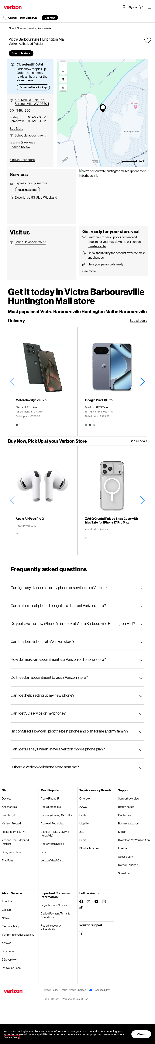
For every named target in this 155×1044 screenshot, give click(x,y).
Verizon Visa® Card (52, 860)
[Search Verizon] (124, 7)
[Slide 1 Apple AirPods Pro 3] (43, 500)
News (5, 918)
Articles (6, 943)
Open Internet (51, 999)
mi (63, 87)
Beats (82, 815)
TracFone (7, 860)
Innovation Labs (11, 967)
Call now (50, 17)
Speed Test (125, 873)
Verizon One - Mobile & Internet (15, 841)
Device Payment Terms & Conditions (55, 915)
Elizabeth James (89, 848)
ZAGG (83, 806)
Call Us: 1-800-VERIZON (22, 17)
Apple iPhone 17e (51, 806)
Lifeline (122, 848)
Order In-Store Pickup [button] (33, 87)
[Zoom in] (63, 64)
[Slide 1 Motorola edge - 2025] (43, 381)
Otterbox (84, 798)
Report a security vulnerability (51, 927)
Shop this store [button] (21, 53)
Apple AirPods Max (52, 823)
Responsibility (10, 926)
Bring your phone (12, 852)
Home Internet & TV (13, 831)
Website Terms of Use (75, 999)
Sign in (122, 831)
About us (7, 901)
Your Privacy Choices (74, 989)
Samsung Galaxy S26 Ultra (56, 815)
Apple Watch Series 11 (54, 843)
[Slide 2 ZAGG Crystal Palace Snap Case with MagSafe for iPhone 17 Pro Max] (112, 500)
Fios (43, 852)
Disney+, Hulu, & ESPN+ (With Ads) (55, 833)
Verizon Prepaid (11, 823)
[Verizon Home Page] (13, 7)
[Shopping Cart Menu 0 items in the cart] (141, 7)
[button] (148, 40)
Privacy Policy (50, 989)
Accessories (9, 806)
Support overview (128, 798)
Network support (128, 865)
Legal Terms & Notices (54, 905)
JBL (81, 831)
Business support (128, 823)
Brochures (8, 951)
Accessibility (126, 856)
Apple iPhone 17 (50, 798)
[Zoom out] (63, 71)
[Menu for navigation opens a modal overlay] (149, 7)
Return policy (126, 806)
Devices (7, 798)
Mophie (83, 823)
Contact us (124, 815)
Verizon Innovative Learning (18, 934)
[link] (13, 28)
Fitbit (82, 840)
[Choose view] (63, 79)
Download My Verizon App (134, 840)
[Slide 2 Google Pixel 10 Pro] (112, 381)
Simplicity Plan (10, 815)
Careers (7, 909)
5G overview (9, 959)
